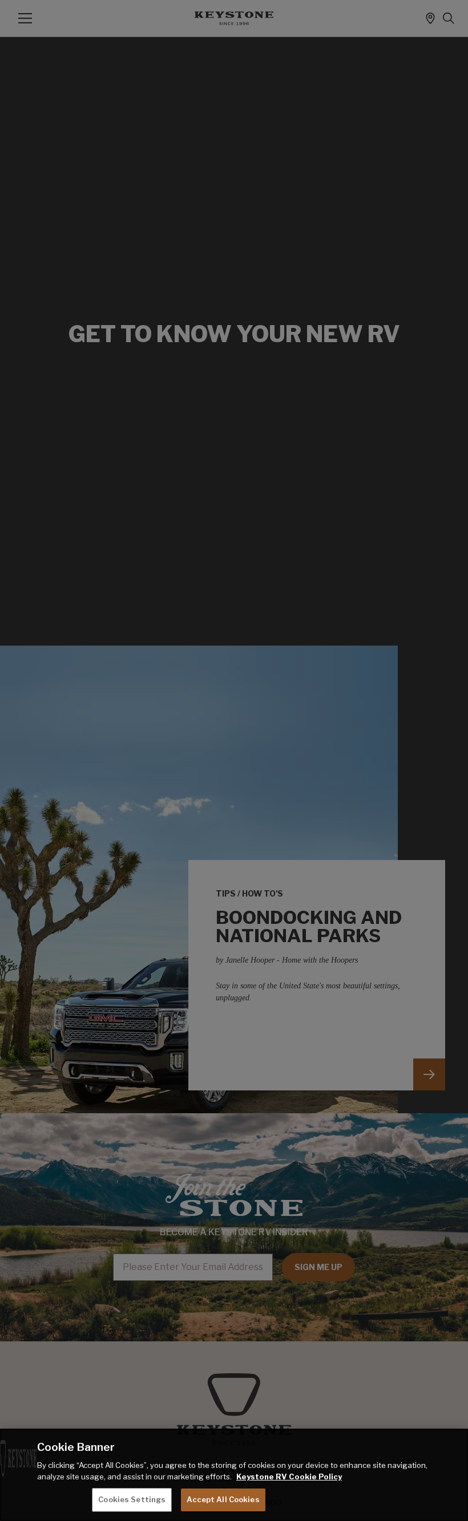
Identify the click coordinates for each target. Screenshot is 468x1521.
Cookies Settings (132, 1499)
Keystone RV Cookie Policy (289, 1476)
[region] (234, 1475)
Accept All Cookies (223, 1499)
